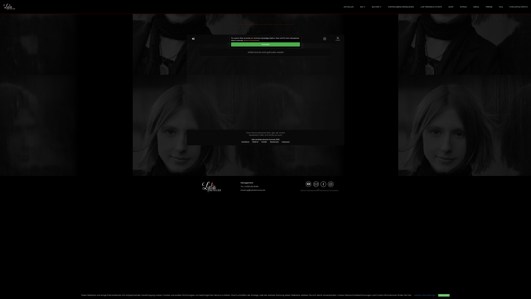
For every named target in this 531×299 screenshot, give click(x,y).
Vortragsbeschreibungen (401, 7)
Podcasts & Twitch (518, 7)
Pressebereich (312, 190)
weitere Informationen (424, 295)
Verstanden (444, 295)
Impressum (334, 190)
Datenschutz (324, 190)
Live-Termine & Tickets (431, 7)
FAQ (501, 7)
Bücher (376, 7)
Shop (450, 7)
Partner (303, 190)
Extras (463, 7)
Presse (489, 7)
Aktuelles (349, 7)
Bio (362, 7)
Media (476, 7)
